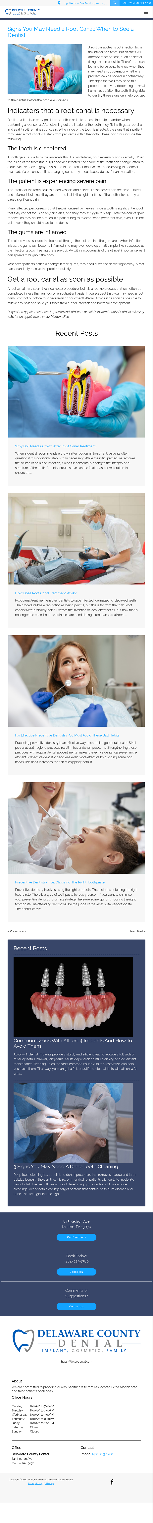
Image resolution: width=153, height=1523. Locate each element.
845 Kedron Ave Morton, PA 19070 (84, 3)
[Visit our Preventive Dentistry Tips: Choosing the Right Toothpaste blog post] (76, 828)
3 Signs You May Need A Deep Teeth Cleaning (66, 1166)
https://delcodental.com (66, 312)
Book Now (76, 1271)
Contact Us (76, 1306)
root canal (98, 47)
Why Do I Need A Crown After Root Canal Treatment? (56, 446)
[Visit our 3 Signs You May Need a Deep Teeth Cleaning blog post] (73, 1161)
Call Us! (136, 3)
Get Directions (76, 1237)
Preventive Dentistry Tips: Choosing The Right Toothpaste (60, 882)
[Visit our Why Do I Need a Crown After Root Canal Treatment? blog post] (76, 391)
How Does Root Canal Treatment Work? (45, 593)
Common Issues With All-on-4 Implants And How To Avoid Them (73, 1043)
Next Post (136, 931)
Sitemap (49, 1483)
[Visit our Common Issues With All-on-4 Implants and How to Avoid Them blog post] (73, 1035)
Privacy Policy (35, 1483)
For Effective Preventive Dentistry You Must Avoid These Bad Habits (67, 735)
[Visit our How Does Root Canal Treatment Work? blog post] (76, 538)
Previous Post (18, 931)
